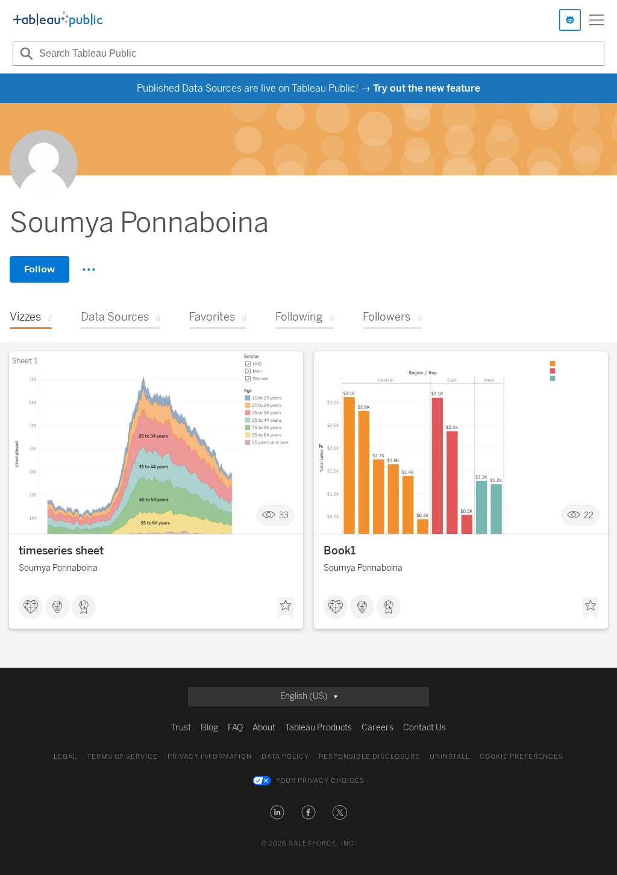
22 (589, 515)
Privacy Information (210, 757)
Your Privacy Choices (320, 781)
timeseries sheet (61, 550)
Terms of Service (122, 757)
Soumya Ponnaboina (58, 568)
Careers (377, 728)
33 (284, 515)
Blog (209, 728)
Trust (181, 728)
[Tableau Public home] (57, 20)
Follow (39, 269)
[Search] (24, 53)
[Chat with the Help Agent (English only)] (570, 20)
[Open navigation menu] (596, 20)
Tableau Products (318, 728)
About (263, 728)
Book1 (339, 550)
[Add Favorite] (285, 608)
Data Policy (285, 757)
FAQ (235, 728)
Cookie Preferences (521, 757)
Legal (65, 757)
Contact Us (424, 728)
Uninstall (450, 757)
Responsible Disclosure (369, 757)
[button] (277, 812)
